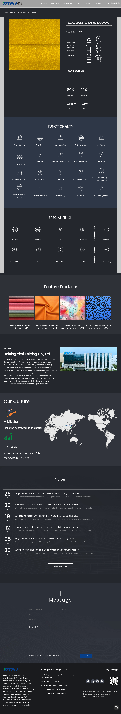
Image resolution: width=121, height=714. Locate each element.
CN (108, 3)
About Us (44, 3)
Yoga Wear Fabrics (57, 6)
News (78, 3)
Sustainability (68, 3)
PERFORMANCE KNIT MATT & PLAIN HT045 (21, 327)
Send (86, 656)
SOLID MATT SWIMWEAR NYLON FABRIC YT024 (47, 327)
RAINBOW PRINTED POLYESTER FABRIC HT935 (73, 327)
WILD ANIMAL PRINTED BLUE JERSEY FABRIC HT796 (98, 327)
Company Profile (46, 6)
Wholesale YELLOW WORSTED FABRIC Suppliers (95, 694)
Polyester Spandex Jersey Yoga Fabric (17, 691)
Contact (87, 3)
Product (12, 13)
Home (35, 3)
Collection (55, 3)
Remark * (33, 627)
